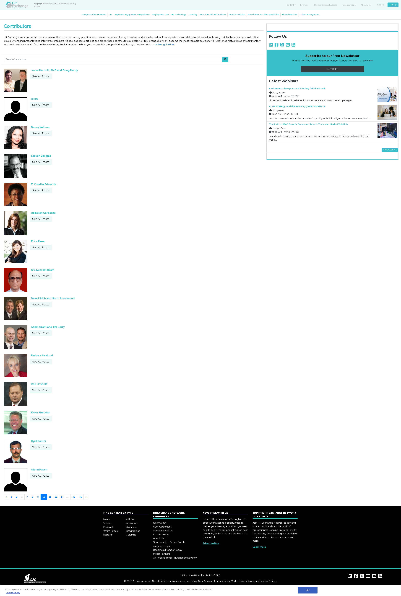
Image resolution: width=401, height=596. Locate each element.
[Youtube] (368, 576)
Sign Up (393, 4)
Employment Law (160, 14)
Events (303, 5)
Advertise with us (163, 530)
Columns (131, 534)
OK (307, 590)
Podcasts (108, 527)
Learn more (259, 547)
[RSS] (381, 576)
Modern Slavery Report (243, 581)
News (106, 519)
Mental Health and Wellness (213, 14)
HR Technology (179, 14)
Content (290, 5)
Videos (107, 523)
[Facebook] (277, 45)
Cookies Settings (268, 581)
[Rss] (294, 45)
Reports (107, 534)
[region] (200, 590)
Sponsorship (349, 5)
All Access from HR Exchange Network (175, 557)
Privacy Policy (223, 581)
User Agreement (162, 526)
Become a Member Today (167, 550)
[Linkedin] (271, 45)
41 (80, 496)
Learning (193, 14)
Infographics (133, 531)
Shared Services (289, 14)
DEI (110, 14)
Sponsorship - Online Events (169, 542)
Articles (130, 519)
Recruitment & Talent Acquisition (263, 14)
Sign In (380, 5)
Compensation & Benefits (94, 14)
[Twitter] (282, 45)
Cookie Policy (161, 534)
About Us (365, 5)
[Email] (288, 45)
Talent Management (309, 14)
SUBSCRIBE (332, 69)
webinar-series (161, 546)
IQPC (217, 575)
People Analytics (237, 14)
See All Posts (40, 76)
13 (62, 496)
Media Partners (161, 553)
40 (73, 496)
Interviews (131, 523)
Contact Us (159, 523)
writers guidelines (165, 44)
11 (50, 496)
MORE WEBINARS (390, 150)
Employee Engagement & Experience (132, 14)
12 (56, 496)
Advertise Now (211, 543)
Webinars (131, 527)
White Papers (111, 531)
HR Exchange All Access (325, 5)
